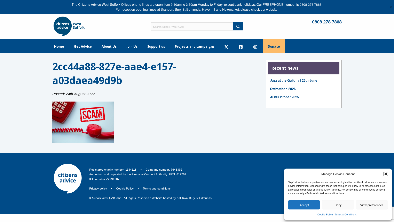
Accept (304, 205)
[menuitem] (59, 46)
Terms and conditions (157, 188)
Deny (338, 205)
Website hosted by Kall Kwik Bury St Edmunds (182, 198)
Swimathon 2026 (283, 88)
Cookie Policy (325, 214)
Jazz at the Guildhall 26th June (293, 80)
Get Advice (83, 46)
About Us (109, 46)
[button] (386, 174)
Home (59, 46)
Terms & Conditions (346, 214)
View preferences (372, 205)
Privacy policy (98, 188)
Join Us (131, 46)
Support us (156, 46)
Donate (274, 46)
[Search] (238, 26)
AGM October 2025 (284, 97)
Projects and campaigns (194, 46)
